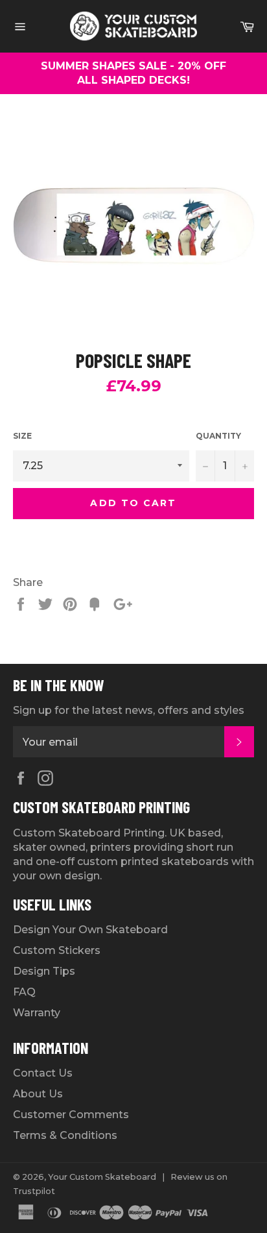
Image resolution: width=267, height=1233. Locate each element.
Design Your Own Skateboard (90, 929)
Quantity (218, 436)
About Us (38, 1094)
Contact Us (43, 1073)
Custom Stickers (56, 950)
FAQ (24, 992)
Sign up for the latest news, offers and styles (128, 710)
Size (22, 436)
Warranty (36, 1013)
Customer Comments (71, 1114)
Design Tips (44, 971)
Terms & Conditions (65, 1135)
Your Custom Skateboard (102, 1177)
